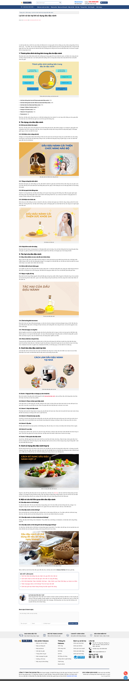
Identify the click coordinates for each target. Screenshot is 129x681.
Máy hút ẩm (71, 7)
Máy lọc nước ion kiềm (43, 7)
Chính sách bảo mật (103, 672)
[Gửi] (60, 2)
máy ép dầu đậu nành (49, 396)
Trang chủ (21, 12)
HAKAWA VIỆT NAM (72, 676)
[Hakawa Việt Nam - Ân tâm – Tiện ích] (26, 3)
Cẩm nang (99, 7)
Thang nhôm (83, 7)
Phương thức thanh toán (96, 674)
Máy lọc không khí (62, 7)
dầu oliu (56, 492)
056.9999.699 (93, 2)
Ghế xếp (77, 7)
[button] (28, 7)
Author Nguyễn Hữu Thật (35, 20)
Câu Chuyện (91, 7)
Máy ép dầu (54, 7)
